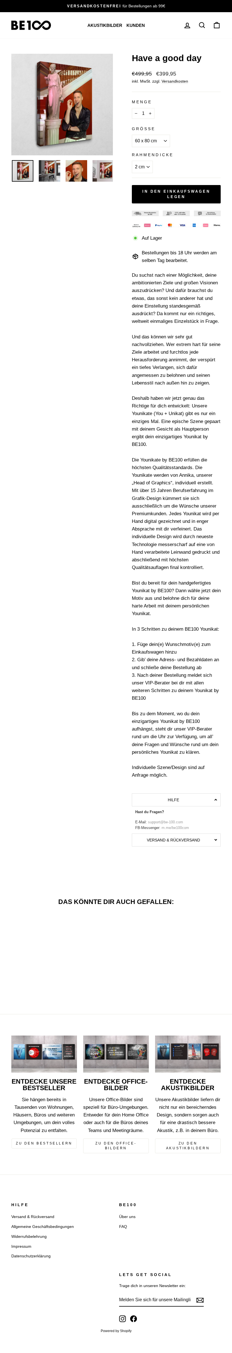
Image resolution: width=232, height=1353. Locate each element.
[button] (176, 799)
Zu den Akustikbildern (188, 1145)
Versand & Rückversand (32, 1216)
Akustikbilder (104, 25)
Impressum (21, 1246)
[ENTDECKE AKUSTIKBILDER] (188, 1054)
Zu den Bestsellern (44, 1143)
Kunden (135, 25)
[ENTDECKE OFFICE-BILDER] (116, 1054)
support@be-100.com (165, 822)
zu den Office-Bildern (115, 1145)
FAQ (123, 1226)
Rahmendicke (152, 155)
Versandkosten (175, 81)
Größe (143, 129)
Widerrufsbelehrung (29, 1236)
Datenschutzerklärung (31, 1256)
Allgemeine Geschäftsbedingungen (42, 1226)
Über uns (127, 1216)
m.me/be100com (175, 828)
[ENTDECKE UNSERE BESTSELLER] (44, 1054)
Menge (142, 102)
